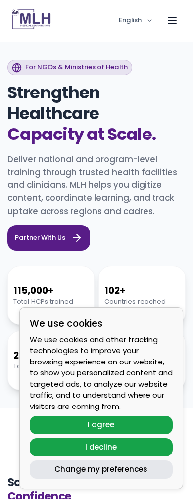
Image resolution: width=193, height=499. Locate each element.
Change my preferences (100, 469)
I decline (101, 447)
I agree (101, 424)
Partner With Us (40, 237)
